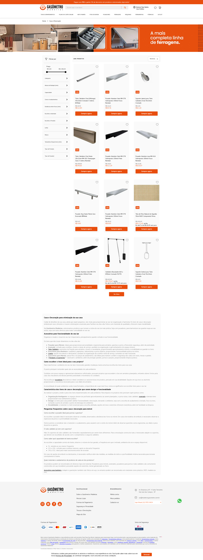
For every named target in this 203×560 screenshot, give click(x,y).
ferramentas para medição (94, 540)
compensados (149, 540)
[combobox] (96, 7)
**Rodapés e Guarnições (56, 358)
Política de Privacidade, (64, 556)
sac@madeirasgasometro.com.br (149, 498)
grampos (43, 540)
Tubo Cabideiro (53, 349)
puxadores (58, 380)
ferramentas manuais (148, 539)
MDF (142, 540)
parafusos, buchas (122, 542)
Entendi (147, 554)
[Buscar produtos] (124, 7)
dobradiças (132, 542)
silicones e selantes (65, 544)
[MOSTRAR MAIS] (116, 294)
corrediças (139, 542)
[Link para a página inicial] (44, 21)
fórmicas (103, 542)
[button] (56, 78)
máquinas (105, 539)
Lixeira (50, 353)
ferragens (110, 542)
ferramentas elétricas (115, 539)
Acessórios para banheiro (52, 470)
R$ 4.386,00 (62, 69)
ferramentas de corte (69, 540)
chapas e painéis (132, 540)
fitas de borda (54, 542)
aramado (142, 396)
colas (52, 544)
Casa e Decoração (55, 21)
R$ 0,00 (49, 69)
